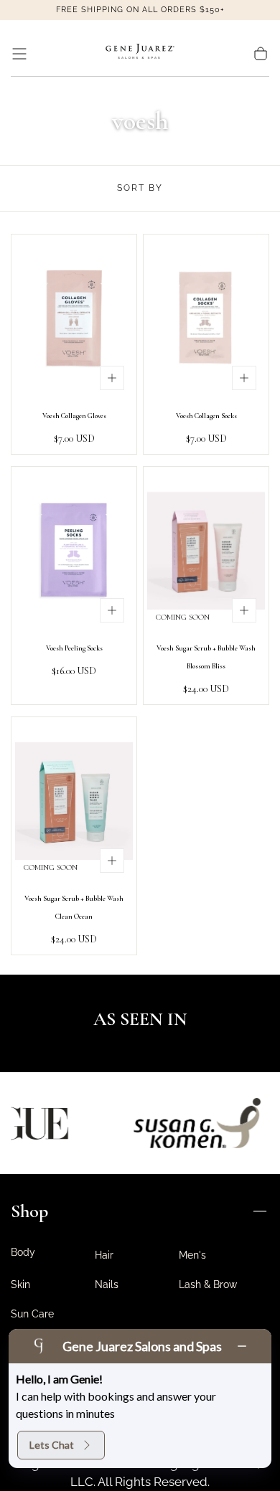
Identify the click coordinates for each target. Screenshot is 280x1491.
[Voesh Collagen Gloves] (74, 318)
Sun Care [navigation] (32, 1314)
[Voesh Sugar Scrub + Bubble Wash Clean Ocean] (74, 801)
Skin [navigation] (20, 1284)
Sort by (140, 188)
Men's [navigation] (192, 1255)
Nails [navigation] (106, 1284)
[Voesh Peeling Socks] (74, 550)
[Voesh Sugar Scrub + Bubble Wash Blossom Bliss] (206, 550)
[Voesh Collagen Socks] (206, 318)
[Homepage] (140, 53)
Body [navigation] (23, 1252)
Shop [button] (29, 1211)
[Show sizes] (112, 378)
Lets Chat (51, 1445)
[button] (19, 53)
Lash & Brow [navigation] (208, 1284)
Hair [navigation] (104, 1255)
